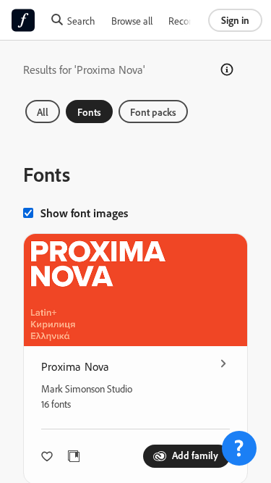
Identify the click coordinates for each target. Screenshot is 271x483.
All (42, 112)
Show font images (84, 213)
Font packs (153, 112)
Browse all (131, 20)
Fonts (89, 112)
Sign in (235, 20)
